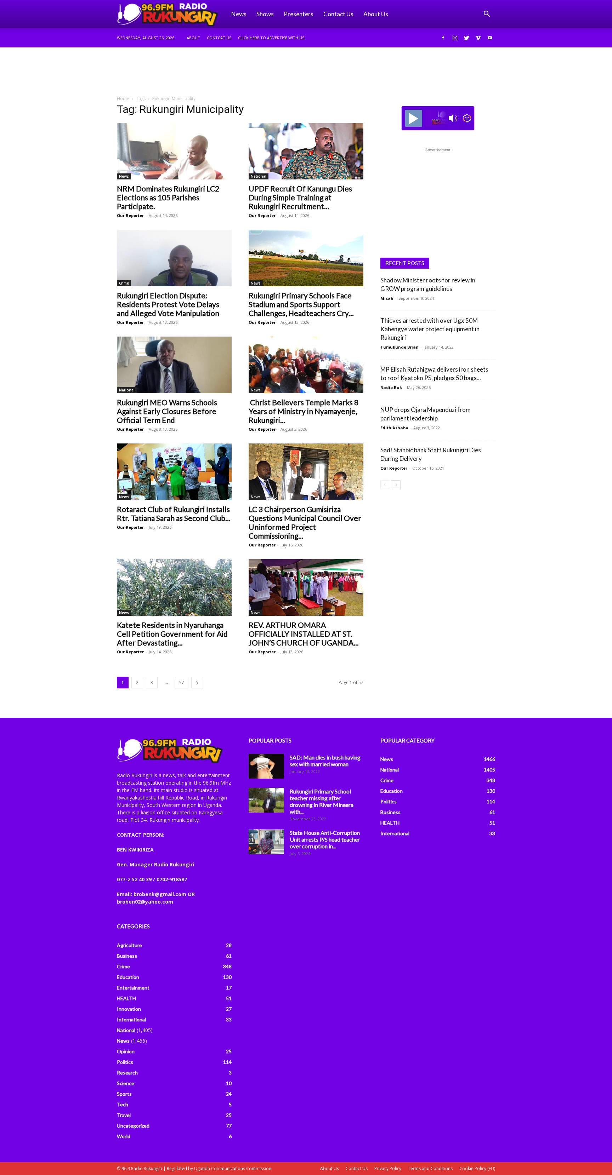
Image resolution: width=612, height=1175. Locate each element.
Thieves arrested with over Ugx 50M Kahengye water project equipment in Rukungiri (430, 329)
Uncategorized (133, 1126)
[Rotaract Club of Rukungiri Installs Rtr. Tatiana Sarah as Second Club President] (174, 471)
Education (128, 977)
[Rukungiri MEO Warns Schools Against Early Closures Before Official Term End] (174, 365)
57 (181, 683)
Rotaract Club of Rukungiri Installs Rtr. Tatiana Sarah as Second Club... (174, 513)
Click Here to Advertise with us (271, 37)
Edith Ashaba (394, 427)
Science (125, 1083)
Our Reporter (130, 215)
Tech (122, 1104)
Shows (265, 14)
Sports (124, 1094)
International (131, 1019)
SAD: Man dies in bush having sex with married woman (325, 760)
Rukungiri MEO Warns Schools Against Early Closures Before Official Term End (167, 411)
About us (375, 14)
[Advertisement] (306, 72)
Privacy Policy (387, 1168)
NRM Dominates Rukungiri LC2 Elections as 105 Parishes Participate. (168, 197)
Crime (124, 283)
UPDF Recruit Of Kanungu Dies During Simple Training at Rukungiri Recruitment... (300, 197)
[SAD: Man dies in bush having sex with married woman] (266, 766)
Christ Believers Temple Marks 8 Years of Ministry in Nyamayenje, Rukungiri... (303, 411)
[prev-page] (384, 484)
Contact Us (338, 14)
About (193, 37)
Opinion (126, 1051)
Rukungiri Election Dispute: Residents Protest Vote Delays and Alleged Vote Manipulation (168, 304)
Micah (386, 298)
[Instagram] (454, 37)
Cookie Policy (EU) (477, 1168)
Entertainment (133, 988)
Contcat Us (219, 37)
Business (127, 956)
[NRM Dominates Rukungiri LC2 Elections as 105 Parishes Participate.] (174, 151)
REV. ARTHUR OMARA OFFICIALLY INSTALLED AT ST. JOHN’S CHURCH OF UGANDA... (304, 633)
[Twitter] (466, 37)
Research (127, 1073)
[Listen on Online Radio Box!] (467, 118)
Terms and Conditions (430, 1168)
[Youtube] (489, 37)
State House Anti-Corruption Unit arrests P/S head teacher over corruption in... (325, 839)
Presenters (298, 14)
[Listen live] (413, 118)
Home (123, 99)
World (123, 1136)
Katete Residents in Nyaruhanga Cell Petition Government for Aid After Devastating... (172, 633)
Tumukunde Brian (399, 347)
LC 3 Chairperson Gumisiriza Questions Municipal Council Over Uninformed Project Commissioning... (305, 522)
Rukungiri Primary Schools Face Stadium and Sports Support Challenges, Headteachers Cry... (301, 304)
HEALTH (126, 998)
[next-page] (197, 682)
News (238, 14)
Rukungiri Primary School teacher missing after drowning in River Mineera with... (321, 801)
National (258, 176)
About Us (329, 1168)
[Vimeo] (478, 37)
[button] (486, 14)
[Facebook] (443, 37)
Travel (124, 1115)
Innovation (129, 1009)
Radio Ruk (391, 387)
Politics (125, 1062)
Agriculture (129, 945)
